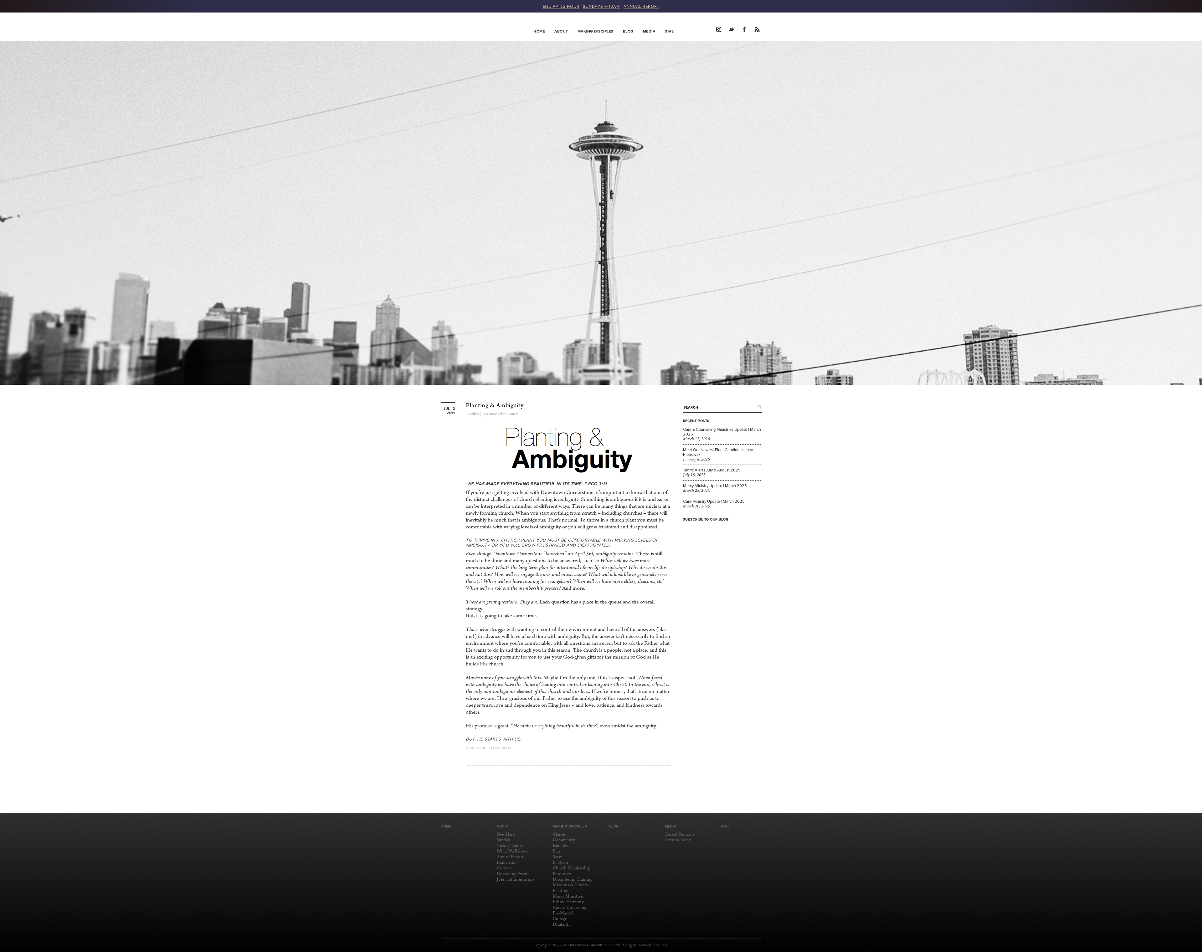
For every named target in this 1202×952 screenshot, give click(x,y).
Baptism (560, 863)
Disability (562, 925)
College (560, 919)
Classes (559, 834)
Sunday (503, 840)
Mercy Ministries (568, 896)
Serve (557, 857)
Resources (562, 874)
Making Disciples (596, 31)
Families (560, 846)
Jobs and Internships (515, 880)
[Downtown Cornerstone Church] (472, 26)
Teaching (472, 414)
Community (564, 840)
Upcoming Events (513, 874)
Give (669, 31)
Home (539, 31)
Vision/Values (510, 846)
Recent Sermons (679, 834)
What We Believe (512, 851)
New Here (506, 834)
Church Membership (571, 868)
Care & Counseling (570, 908)
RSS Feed (661, 945)
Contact (504, 868)
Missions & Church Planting (570, 888)
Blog (628, 31)
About (561, 31)
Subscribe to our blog (706, 519)
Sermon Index (678, 840)
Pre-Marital (563, 913)
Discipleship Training (573, 880)
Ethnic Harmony (568, 902)
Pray (557, 851)
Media (649, 31)
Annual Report (510, 857)
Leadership (507, 863)
